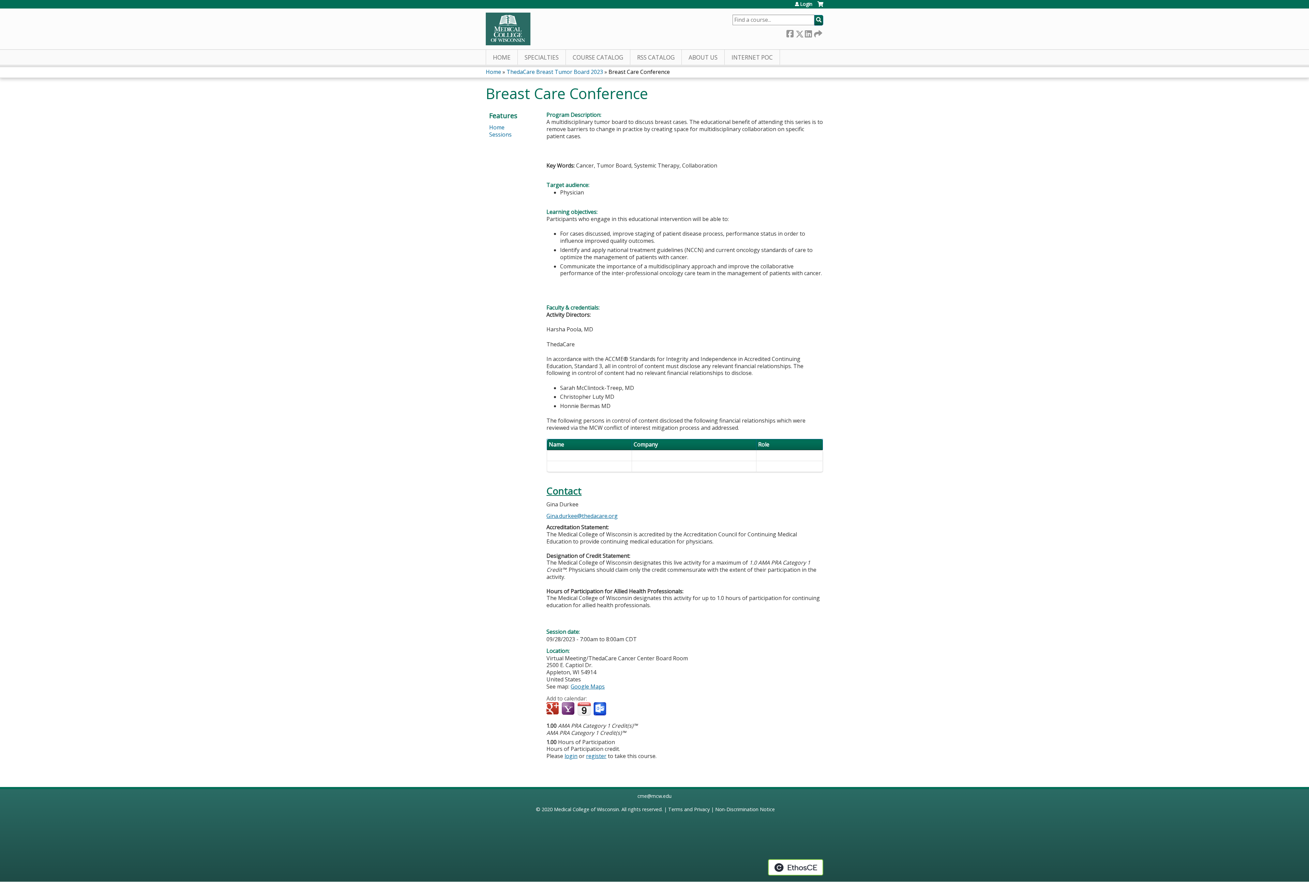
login (571, 756)
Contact (564, 491)
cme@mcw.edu (654, 796)
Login (806, 4)
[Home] (508, 29)
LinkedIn (808, 32)
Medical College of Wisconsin (586, 809)
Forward (817, 32)
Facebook (789, 32)
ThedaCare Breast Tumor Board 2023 (555, 72)
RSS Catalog (656, 57)
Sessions (500, 134)
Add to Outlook (600, 709)
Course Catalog (598, 57)
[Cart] (820, 7)
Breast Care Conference (639, 72)
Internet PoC (752, 57)
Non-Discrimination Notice (745, 809)
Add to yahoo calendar (569, 709)
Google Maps (588, 686)
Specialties (542, 57)
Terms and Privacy (689, 809)
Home (502, 57)
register (596, 756)
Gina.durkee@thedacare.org (582, 516)
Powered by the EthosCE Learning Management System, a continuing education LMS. (795, 867)
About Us (703, 57)
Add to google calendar (553, 709)
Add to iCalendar (584, 708)
